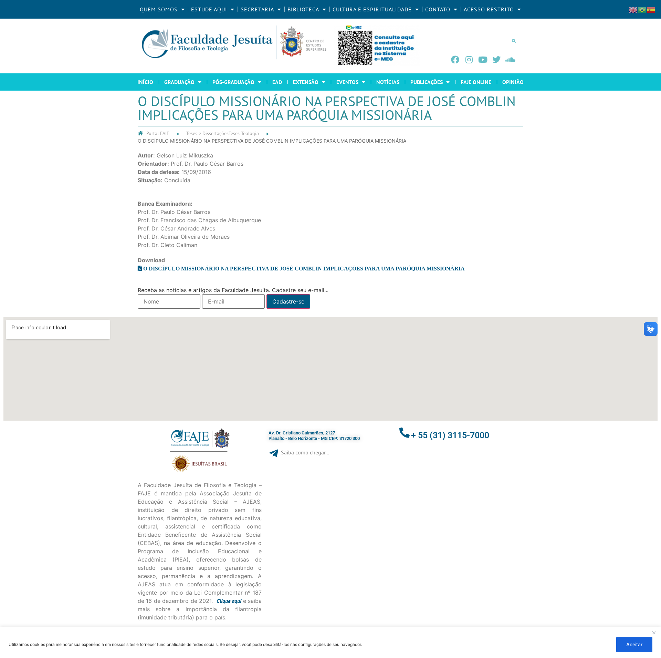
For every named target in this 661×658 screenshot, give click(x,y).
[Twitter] (496, 59)
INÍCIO (145, 82)
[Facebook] (455, 59)
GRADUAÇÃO (179, 82)
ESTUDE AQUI (209, 9)
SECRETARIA (257, 9)
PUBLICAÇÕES (426, 82)
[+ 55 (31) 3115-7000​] (404, 433)
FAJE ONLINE (476, 82)
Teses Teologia (244, 133)
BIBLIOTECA (303, 9)
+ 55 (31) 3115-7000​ (450, 435)
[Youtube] (483, 59)
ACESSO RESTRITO (489, 9)
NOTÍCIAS (387, 82)
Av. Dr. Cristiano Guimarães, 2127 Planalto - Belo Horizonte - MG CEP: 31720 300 (314, 435)
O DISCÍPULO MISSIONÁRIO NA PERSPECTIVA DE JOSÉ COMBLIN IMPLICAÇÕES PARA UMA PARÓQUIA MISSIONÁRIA (304, 268)
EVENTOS (347, 82)
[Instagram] (469, 59)
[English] (633, 9)
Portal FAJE (157, 133)
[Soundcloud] (510, 59)
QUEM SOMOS (159, 9)
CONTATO (437, 9)
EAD (277, 82)
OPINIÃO (513, 82)
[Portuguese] (642, 9)
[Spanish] (651, 9)
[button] (513, 40)
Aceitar (634, 644)
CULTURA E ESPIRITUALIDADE (372, 9)
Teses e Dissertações (207, 133)
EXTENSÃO (305, 82)
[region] (330, 642)
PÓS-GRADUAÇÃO (233, 82)
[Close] (654, 632)
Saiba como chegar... (305, 452)
